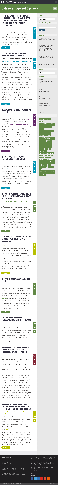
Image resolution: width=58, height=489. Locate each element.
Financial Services (43, 151)
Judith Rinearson (7, 28)
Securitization (41, 107)
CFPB (51, 126)
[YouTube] (41, 478)
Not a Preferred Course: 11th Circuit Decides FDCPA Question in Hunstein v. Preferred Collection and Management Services (47, 45)
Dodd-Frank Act (42, 142)
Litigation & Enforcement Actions (45, 91)
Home (46, 2)
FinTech (51, 153)
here (6, 429)
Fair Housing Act (43, 147)
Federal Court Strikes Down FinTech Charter (16, 110)
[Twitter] (35, 478)
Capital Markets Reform (44, 126)
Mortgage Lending (42, 93)
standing (45, 167)
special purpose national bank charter (19, 124)
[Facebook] (32, 478)
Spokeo (41, 167)
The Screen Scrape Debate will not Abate (15, 280)
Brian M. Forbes (15, 61)
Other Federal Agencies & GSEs (44, 98)
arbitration (48, 119)
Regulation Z (44, 165)
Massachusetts (42, 157)
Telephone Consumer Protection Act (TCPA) (47, 172)
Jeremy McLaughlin (24, 411)
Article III (41, 121)
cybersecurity (42, 133)
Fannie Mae (42, 149)
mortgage (48, 157)
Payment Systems (42, 100)
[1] (17, 44)
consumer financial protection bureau (46, 131)
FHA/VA (40, 89)
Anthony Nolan (6, 411)
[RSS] (48, 478)
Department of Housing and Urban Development (47, 138)
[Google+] (45, 478)
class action (42, 129)
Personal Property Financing (44, 101)
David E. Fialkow (7, 61)
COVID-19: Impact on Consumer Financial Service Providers (13, 54)
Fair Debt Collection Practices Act (46, 144)
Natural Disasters (42, 96)
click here (13, 342)
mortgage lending (43, 159)
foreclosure (42, 155)
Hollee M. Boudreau (6, 29)
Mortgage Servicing (42, 94)
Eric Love (3, 413)
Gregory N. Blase (24, 28)
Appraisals (41, 79)
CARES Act (41, 84)
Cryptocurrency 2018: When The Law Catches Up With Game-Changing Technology (16, 239)
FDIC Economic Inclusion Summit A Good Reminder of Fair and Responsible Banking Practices (15, 349)
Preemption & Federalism (43, 103)
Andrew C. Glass (15, 28)
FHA (50, 149)
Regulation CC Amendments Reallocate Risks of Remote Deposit (16, 318)
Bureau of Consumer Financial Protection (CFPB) (47, 124)
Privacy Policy (49, 483)
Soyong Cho (6, 355)
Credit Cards (41, 86)
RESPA (49, 165)
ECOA (51, 142)
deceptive (48, 135)
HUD (52, 155)
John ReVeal (6, 162)
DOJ (47, 142)
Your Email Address (42, 26)
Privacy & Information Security (44, 105)
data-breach (48, 133)
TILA (40, 174)
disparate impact (43, 140)
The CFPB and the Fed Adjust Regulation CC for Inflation (13, 157)
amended (9, 168)
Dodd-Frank (49, 140)
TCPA (41, 169)
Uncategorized (41, 112)
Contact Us (51, 2)
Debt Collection (42, 135)
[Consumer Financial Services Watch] (13, 2)
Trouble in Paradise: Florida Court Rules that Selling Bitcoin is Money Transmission (16, 196)
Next (35, 453)
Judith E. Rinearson (7, 284)
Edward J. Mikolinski (16, 244)
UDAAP (40, 110)
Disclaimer (54, 483)
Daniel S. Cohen (7, 115)
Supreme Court (51, 167)
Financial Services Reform (44, 153)
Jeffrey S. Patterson (26, 61)
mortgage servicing (50, 159)
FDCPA (46, 149)
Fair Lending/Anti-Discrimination (45, 87)
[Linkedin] (38, 478)
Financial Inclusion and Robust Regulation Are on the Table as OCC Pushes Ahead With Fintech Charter (16, 406)
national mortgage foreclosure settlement (47, 162)
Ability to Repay (42, 119)
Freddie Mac (47, 155)
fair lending (49, 147)
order (27, 119)
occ (40, 165)
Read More (6, 47)
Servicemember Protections (44, 108)
